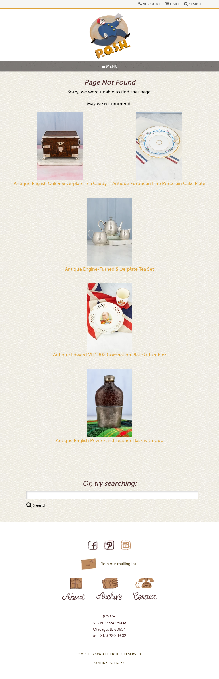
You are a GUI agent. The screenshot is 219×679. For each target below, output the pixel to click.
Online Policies (109, 663)
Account (151, 4)
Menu (111, 67)
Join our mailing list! (119, 564)
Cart (174, 4)
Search (195, 4)
